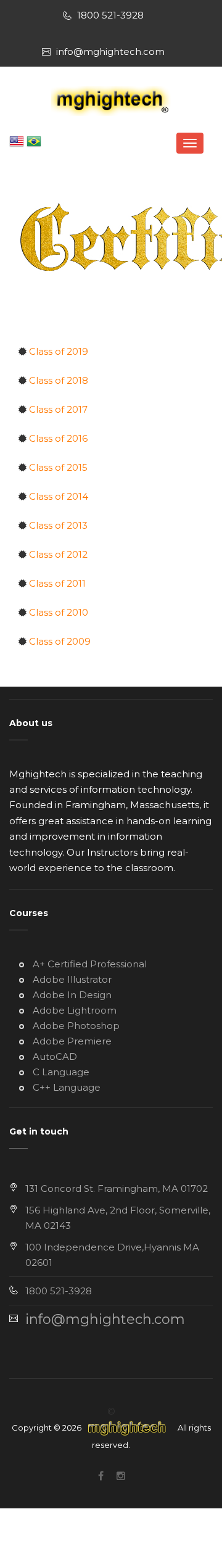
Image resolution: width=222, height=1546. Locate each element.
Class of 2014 (57, 496)
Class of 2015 (57, 467)
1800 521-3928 (110, 15)
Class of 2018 (57, 380)
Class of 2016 (57, 438)
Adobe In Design (71, 995)
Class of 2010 (57, 612)
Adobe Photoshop (75, 1025)
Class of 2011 (56, 583)
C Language (59, 1072)
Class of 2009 (59, 641)
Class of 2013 (57, 525)
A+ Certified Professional (88, 964)
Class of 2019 (57, 351)
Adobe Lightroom (73, 1010)
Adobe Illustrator (71, 979)
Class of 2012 (57, 554)
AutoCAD (53, 1056)
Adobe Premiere (71, 1041)
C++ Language (65, 1087)
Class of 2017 (57, 409)
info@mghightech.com (110, 51)
